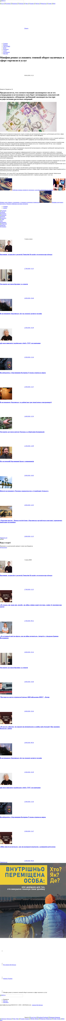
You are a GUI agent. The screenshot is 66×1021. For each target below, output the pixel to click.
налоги (5, 208)
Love (35, 1017)
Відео (4, 48)
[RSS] (53, 3)
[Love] (2, 3)
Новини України (7, 978)
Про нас (5, 1000)
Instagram (57, 1017)
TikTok (36, 1018)
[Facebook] (7, 3)
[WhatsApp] (43, 3)
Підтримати (6, 52)
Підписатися (3, 547)
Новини (5, 45)
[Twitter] (49, 3)
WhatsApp (48, 1018)
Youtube (27, 1018)
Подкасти (6, 49)
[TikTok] (36, 3)
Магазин (5, 53)
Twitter (59, 1018)
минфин (5, 206)
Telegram (8, 1018)
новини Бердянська (37, 1005)
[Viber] (26, 3)
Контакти (5, 1002)
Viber (17, 1018)
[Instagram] (14, 3)
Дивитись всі (3, 537)
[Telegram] (20, 3)
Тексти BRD (6, 46)
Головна (5, 43)
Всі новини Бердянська (9, 964)
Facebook (45, 1017)
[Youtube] (31, 3)
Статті (5, 50)
